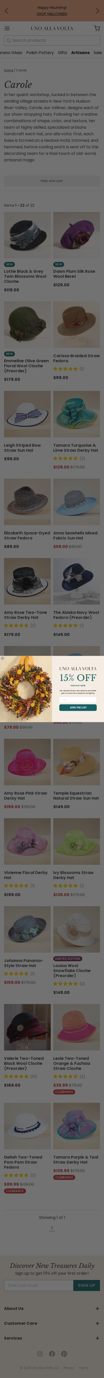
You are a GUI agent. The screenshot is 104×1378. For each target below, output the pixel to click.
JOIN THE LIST (78, 707)
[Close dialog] (2, 658)
